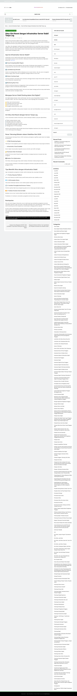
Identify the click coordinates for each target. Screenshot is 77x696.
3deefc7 (8, 38)
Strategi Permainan (57, 576)
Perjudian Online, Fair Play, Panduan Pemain (62, 490)
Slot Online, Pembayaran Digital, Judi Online (62, 546)
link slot (55, 63)
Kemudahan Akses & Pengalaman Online (61, 383)
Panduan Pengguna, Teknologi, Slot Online (62, 457)
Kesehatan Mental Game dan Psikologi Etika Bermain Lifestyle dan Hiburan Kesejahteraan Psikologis (62, 387)
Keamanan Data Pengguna (59, 357)
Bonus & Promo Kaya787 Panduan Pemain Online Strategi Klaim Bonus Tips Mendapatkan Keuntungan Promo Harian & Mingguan (63, 268)
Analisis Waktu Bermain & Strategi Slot (61, 264)
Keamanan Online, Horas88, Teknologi (61, 381)
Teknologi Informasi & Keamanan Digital (61, 644)
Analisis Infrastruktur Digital (59, 241)
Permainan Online (57, 497)
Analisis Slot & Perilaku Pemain (60, 257)
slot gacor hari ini (57, 109)
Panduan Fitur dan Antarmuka (59, 432)
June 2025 (56, 201)
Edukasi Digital (57, 279)
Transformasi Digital (58, 665)
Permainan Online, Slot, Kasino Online (61, 500)
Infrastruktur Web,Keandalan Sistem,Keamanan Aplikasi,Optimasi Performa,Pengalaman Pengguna (63, 335)
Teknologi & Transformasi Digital (60, 613)
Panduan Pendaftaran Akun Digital (60, 451)
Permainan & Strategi (58, 493)
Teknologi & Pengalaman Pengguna (60, 609)
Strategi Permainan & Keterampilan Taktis (62, 578)
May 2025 (56, 203)
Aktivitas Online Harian (58, 237)
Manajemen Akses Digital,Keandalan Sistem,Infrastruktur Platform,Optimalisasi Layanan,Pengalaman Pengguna (62, 398)
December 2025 (57, 187)
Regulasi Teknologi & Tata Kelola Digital (61, 520)
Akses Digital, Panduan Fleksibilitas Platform (62, 228)
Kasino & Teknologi (57, 346)
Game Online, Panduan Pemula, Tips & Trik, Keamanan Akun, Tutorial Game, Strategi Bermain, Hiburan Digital (62, 303)
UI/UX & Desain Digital (58, 676)
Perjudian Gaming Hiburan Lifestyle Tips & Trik (63, 488)
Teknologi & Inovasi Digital (59, 602)
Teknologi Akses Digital (58, 619)
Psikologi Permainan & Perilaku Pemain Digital (63, 518)
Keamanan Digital (57, 360)
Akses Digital (56, 226)
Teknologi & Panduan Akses (59, 606)
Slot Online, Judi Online (58, 538)
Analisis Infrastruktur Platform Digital (61, 244)
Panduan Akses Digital (58, 415)
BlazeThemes (47, 693)
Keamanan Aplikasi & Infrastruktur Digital (62, 355)
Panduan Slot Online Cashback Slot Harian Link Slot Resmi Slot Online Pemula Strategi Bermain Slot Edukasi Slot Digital (62, 463)
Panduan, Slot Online (58, 466)
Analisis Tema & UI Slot (58, 261)
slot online (56, 86)
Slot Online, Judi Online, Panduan (60, 544)
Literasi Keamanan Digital (59, 394)
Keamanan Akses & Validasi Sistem (61, 353)
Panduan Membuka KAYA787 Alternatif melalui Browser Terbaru (54, 1)
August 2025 (56, 196)
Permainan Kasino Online (59, 495)
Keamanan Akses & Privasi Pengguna (61, 350)
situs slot (13, 60)
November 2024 (57, 217)
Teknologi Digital (57, 631)
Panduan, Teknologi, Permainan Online (61, 469)
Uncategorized (57, 685)
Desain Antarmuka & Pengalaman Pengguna (62, 274)
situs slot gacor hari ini (58, 123)
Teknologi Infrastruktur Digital (59, 646)
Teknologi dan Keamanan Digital (60, 626)
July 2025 (56, 198)
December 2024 (57, 215)
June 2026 (56, 173)
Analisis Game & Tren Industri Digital (61, 239)
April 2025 (56, 205)
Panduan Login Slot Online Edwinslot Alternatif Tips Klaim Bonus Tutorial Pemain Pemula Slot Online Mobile (63, 448)
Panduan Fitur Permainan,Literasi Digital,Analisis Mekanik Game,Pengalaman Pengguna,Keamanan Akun (62, 436)
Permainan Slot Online (58, 502)
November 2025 (57, 189)
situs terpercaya (57, 95)
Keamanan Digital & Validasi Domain (61, 369)
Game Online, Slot (57, 306)
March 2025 (56, 208)
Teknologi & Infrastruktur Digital (60, 597)
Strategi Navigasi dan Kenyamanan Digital (62, 573)
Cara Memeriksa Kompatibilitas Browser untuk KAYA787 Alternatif (20, 19)
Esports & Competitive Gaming (60, 287)
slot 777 (55, 77)
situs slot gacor (57, 67)
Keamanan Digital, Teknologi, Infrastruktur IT (62, 375)
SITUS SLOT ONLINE (58, 529)
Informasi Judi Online (58, 329)
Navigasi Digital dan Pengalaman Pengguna (62, 401)
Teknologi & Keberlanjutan (59, 604)
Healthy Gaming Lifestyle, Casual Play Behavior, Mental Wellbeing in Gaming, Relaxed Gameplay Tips (63, 323)
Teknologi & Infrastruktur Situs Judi (60, 599)
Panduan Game (57, 439)
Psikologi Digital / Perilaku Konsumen (61, 515)
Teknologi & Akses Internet (59, 584)
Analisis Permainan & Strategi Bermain (61, 254)
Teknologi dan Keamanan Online (60, 628)
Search (55, 132)
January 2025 (56, 212)
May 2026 (56, 175)
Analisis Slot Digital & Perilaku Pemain (61, 259)
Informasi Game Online (58, 327)
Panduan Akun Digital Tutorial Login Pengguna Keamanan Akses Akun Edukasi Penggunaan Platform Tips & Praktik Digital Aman (62, 419)
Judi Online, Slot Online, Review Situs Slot (62, 339)
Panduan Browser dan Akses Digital (61, 423)
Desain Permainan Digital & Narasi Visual (62, 277)
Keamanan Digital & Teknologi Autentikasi (62, 367)
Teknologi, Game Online (58, 653)
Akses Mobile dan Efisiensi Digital (60, 231)
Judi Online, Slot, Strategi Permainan (61, 343)
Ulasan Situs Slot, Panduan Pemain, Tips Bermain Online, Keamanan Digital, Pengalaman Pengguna (63, 682)
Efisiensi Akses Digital (58, 285)
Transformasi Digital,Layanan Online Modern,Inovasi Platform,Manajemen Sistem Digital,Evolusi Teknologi (62, 669)
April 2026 (56, 177)
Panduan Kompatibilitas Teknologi (60, 444)
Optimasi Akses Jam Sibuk (59, 406)
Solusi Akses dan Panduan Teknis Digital (62, 561)
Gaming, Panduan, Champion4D (60, 316)
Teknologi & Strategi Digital (59, 611)
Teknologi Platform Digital (59, 651)
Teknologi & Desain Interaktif (59, 586)
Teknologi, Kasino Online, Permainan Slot (62, 656)
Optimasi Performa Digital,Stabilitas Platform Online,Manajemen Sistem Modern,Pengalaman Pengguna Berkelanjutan (63, 412)
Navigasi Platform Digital (59, 403)
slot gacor (56, 91)
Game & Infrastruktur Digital (11, 30)
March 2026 (56, 180)
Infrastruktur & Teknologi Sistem (60, 331)
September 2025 (57, 194)
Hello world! (68, 164)
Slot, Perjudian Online (58, 559)
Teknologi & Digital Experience (60, 595)
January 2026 (56, 184)
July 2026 (56, 170)
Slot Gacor (56, 58)
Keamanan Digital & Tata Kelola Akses (61, 364)
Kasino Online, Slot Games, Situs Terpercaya (62, 348)
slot (55, 53)
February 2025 (56, 210)
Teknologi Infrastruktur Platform (60, 649)
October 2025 (56, 191)
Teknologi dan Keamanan (59, 624)
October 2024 (56, 219)
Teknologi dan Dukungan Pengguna (60, 622)
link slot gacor (57, 49)
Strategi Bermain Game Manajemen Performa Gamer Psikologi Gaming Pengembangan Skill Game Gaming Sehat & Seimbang (62, 565)
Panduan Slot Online (58, 459)
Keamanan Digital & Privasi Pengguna (61, 362)
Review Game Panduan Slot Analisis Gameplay (63, 522)
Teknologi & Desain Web (58, 589)
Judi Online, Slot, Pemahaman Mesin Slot (62, 341)
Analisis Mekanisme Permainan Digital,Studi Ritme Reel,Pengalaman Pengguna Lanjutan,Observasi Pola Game (62, 247)
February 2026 (56, 182)
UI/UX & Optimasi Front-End (59, 678)
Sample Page (37, 14)
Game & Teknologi (57, 296)
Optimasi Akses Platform (59, 408)
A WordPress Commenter (59, 164)
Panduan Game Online (58, 442)
